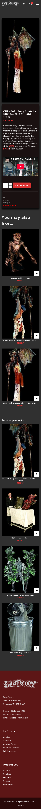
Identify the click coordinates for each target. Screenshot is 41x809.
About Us (7, 740)
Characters (13, 205)
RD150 (11, 146)
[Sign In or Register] (24, 4)
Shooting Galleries (11, 747)
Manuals (7, 770)
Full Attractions (9, 751)
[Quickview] (36, 273)
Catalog (6, 737)
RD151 (6, 149)
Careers (6, 781)
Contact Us (8, 784)
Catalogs (7, 774)
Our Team (7, 777)
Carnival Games (10, 744)
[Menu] (37, 3)
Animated (6, 205)
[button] (36, 20)
